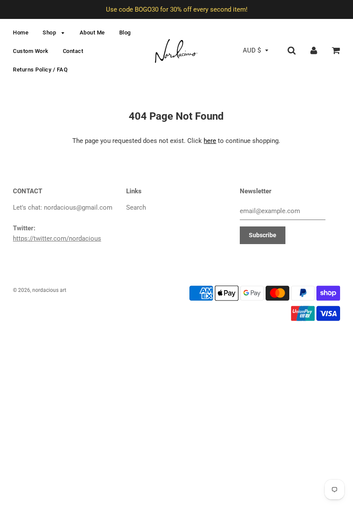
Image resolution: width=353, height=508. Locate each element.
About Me (92, 32)
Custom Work (31, 51)
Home (20, 32)
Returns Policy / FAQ (40, 69)
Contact (73, 51)
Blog (125, 32)
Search (136, 207)
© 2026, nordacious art (39, 290)
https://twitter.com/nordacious (57, 238)
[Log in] (313, 50)
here (210, 141)
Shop (50, 32)
